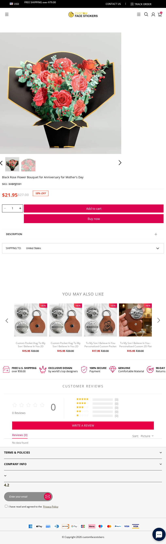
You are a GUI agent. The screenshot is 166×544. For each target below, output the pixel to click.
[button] (7, 14)
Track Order (143, 4)
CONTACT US (113, 4)
